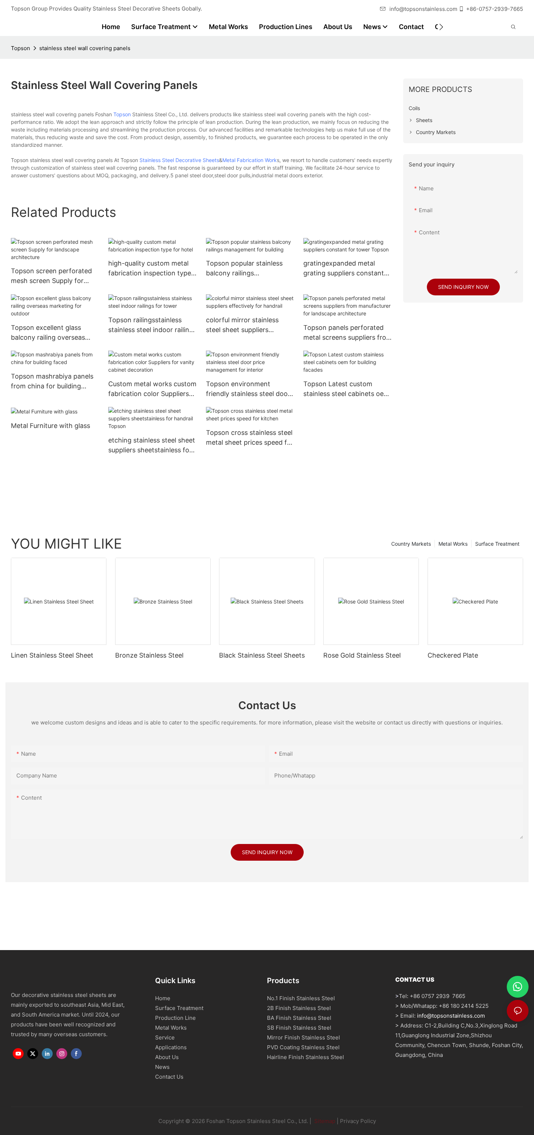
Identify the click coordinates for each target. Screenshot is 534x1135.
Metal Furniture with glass (50, 425)
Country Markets (411, 544)
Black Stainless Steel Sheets (262, 655)
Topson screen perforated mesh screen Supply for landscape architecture (51, 276)
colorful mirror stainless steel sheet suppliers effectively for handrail (242, 325)
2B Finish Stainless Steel (299, 1008)
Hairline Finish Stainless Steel (305, 1057)
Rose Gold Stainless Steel (362, 655)
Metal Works (453, 544)
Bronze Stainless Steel (149, 655)
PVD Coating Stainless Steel (303, 1047)
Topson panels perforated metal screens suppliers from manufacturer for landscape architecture (347, 333)
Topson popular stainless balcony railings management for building (244, 268)
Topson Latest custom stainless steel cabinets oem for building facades (346, 389)
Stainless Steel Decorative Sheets (179, 160)
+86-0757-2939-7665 (494, 8)
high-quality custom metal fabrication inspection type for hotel (149, 268)
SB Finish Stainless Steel (299, 1027)
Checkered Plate (453, 655)
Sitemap (324, 1121)
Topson (20, 48)
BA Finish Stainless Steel (299, 1017)
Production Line (175, 1017)
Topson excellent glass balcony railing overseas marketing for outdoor (48, 333)
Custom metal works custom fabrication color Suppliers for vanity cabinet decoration (152, 389)
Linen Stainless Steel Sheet (52, 655)
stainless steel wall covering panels (84, 48)
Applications (171, 1047)
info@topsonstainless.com (423, 8)
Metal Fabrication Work (249, 160)
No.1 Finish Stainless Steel (301, 998)
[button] (441, 27)
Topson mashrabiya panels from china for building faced (52, 381)
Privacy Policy (358, 1121)
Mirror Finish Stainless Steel (303, 1037)
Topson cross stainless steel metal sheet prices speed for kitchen (250, 438)
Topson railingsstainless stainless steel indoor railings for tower (152, 325)
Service (165, 1037)
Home (162, 998)
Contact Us (169, 1076)
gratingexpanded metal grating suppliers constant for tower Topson (343, 268)
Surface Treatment (497, 544)
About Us (167, 1057)
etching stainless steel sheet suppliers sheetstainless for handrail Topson (151, 445)
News (162, 1066)
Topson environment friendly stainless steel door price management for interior (248, 389)
